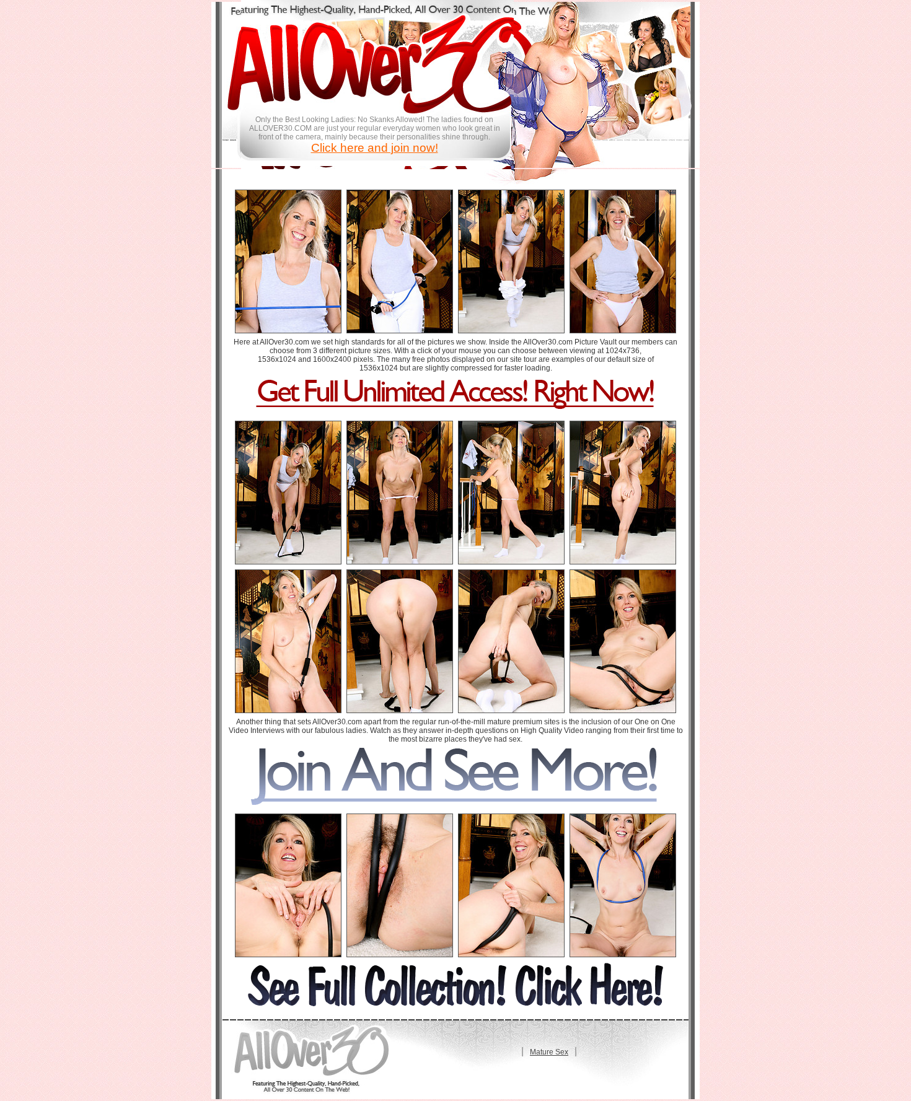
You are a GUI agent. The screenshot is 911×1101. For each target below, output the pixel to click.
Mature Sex (549, 1052)
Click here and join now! (374, 147)
